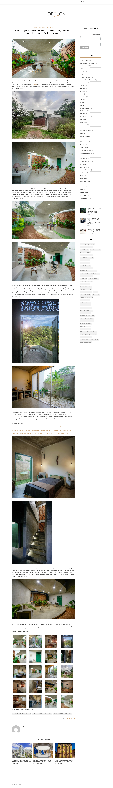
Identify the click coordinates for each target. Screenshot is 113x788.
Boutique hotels (84, 249)
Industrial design (84, 116)
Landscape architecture (86, 127)
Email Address (84, 42)
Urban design (83, 195)
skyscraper (83, 164)
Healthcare (83, 111)
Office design (83, 142)
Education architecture (86, 268)
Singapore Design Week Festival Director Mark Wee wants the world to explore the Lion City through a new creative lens (93, 221)
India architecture (93, 278)
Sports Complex (84, 172)
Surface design (84, 175)
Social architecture (85, 170)
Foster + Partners (84, 273)
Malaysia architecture (85, 286)
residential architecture (86, 297)
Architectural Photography (87, 63)
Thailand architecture (86, 323)
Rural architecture (85, 161)
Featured (82, 105)
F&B (81, 99)
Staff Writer (26, 726)
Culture (82, 85)
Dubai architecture (85, 265)
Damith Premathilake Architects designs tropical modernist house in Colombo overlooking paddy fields (41, 430)
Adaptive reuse (84, 60)
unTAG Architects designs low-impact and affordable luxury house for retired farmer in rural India (40, 433)
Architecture (34, 2)
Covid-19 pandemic (84, 260)
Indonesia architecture (86, 281)
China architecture (85, 252)
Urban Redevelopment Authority (88, 334)
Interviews (45, 2)
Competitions (84, 82)
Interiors (82, 122)
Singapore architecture (86, 310)
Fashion (82, 102)
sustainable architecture (86, 321)
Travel (81, 189)
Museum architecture (85, 289)
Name (82, 36)
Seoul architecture (85, 305)
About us (62, 2)
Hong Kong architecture (86, 276)
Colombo (34, 84)
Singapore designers (85, 313)
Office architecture (85, 294)
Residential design (48, 27)
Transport (82, 187)
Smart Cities (83, 167)
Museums (82, 139)
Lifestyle (82, 133)
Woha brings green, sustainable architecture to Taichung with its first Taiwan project (21, 762)
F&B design (93, 270)
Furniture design (84, 108)
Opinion (82, 144)
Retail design (83, 158)
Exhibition (83, 97)
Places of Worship (85, 147)
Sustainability (84, 178)
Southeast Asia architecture (87, 315)
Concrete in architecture (86, 257)
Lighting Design (84, 136)
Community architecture (87, 80)
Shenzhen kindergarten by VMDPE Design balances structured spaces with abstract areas (42, 762)
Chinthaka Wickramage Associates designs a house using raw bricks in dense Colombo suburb (39, 426)
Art (26, 2)
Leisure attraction (85, 130)
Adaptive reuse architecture (87, 244)
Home (13, 2)
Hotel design (83, 113)
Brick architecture (95, 249)
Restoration (83, 156)
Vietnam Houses (84, 339)
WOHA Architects (94, 339)
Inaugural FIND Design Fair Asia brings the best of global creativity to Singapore (94, 230)
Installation (83, 119)
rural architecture (85, 302)
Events (54, 2)
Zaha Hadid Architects (85, 342)
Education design (84, 270)
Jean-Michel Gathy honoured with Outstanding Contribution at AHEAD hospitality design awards (94, 210)
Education (83, 91)
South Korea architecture (86, 318)
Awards (82, 74)
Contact (71, 2)
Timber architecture (85, 326)
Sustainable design (85, 181)
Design (20, 2)
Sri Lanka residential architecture (42, 713)
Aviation (82, 71)
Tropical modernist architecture (63, 713)
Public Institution (85, 150)
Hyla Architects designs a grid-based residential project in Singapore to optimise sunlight (64, 762)
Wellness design (84, 198)
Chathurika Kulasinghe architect (21, 713)
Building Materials (85, 77)
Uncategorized (84, 192)
